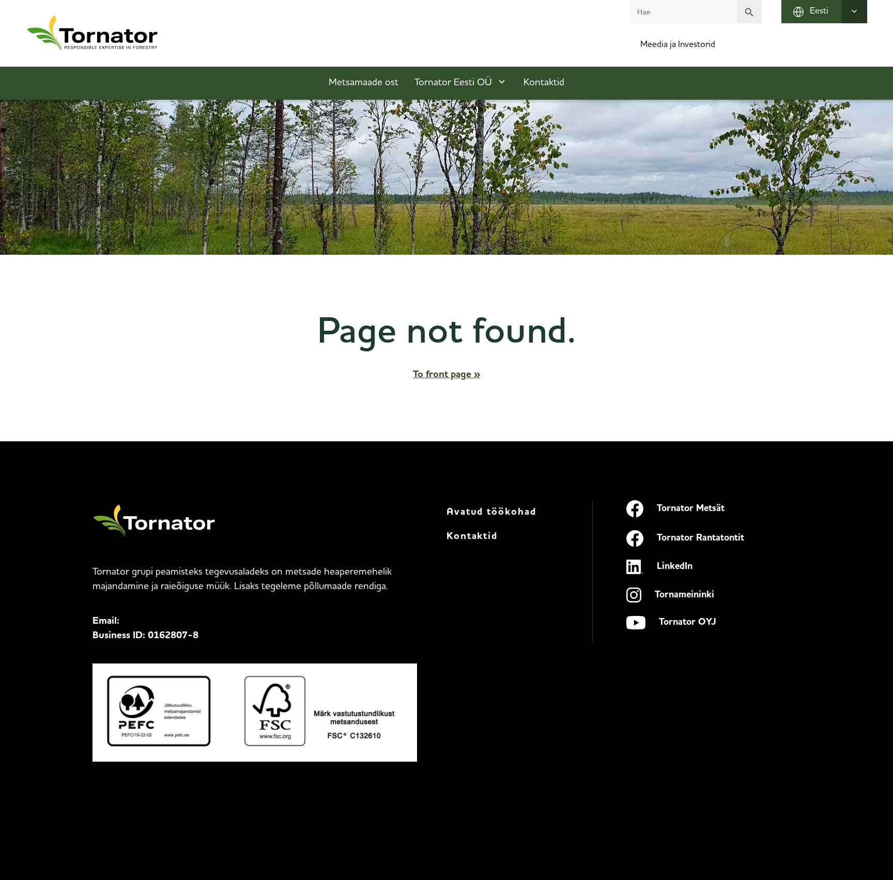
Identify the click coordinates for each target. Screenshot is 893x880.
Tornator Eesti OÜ (453, 83)
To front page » (446, 375)
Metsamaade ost (363, 83)
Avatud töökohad (491, 512)
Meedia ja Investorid (677, 44)
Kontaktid (544, 83)
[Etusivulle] (93, 33)
